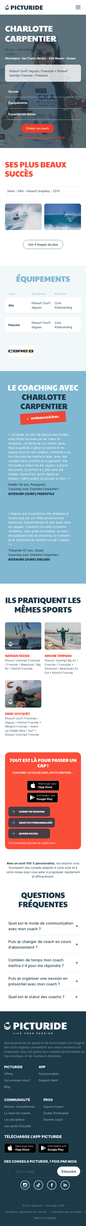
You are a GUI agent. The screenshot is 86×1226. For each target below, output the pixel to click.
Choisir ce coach (37, 128)
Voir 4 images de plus (43, 244)
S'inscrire (68, 1171)
